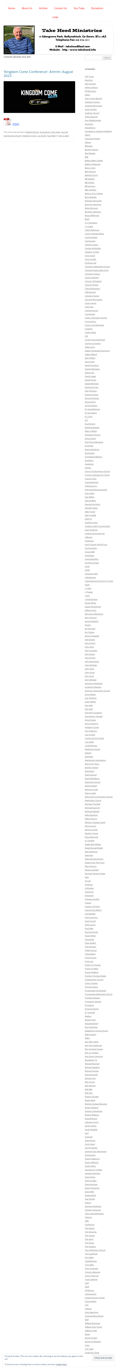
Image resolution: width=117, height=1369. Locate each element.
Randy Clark (90, 1019)
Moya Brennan (91, 837)
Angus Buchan (91, 116)
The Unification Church (95, 1250)
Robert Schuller (92, 1096)
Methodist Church (93, 800)
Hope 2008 (90, 551)
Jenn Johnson (91, 617)
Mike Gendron (91, 815)
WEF (87, 1319)
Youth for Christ (92, 1352)
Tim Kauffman (91, 1253)
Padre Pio (89, 891)
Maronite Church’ (93, 782)
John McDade (91, 665)
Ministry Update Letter (95, 822)
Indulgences (90, 577)
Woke (87, 1334)
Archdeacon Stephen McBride (98, 131)
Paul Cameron (91, 917)
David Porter (90, 380)
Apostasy (89, 124)
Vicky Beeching (91, 1312)
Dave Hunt (90, 361)
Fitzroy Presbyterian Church (97, 471)
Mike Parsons (91, 818)
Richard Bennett (92, 1063)
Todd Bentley (91, 1261)
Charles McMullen (93, 248)
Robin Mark (90, 1100)
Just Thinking (90, 698)
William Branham (92, 1323)
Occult (88, 881)
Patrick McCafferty (93, 910)
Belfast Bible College (94, 160)
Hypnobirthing (91, 559)
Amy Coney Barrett (93, 98)
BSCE (87, 219)
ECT (86, 420)
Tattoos (88, 1217)
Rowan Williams (92, 1115)
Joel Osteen (90, 639)
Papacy (88, 902)
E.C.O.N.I (89, 416)
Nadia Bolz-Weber (93, 844)
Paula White (90, 935)
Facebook (89, 464)
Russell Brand (91, 1118)
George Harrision (92, 504)
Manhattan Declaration (95, 760)
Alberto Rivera (91, 87)
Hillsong (88, 537)
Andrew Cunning (92, 102)
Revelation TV (91, 1060)
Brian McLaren (91, 208)
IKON (87, 570)
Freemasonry (91, 486)
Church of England (93, 281)
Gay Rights (89, 497)
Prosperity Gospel (93, 1001)
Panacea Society (92, 899)
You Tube (79, 8)
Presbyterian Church (94, 979)
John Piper (89, 668)
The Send (89, 1239)
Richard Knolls (91, 1074)
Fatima (88, 467)
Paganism (89, 895)
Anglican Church (92, 113)
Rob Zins (89, 1093)
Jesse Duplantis (91, 621)
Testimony (89, 1224)
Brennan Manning (93, 204)
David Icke (89, 372)
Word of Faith (91, 1338)
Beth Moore (90, 171)
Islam (87, 584)
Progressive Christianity (95, 990)
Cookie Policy (61, 1364)
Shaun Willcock (91, 1162)
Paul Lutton (90, 924)
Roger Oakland (91, 1107)
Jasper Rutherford (93, 606)
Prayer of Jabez (91, 968)
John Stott (89, 676)
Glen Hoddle (90, 515)
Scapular (89, 1136)
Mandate (89, 756)
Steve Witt (89, 1191)
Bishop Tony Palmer (94, 193)
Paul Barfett (90, 913)
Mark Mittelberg (92, 778)
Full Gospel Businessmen (96, 489)
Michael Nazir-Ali (92, 807)
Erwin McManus (92, 449)
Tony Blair (89, 1264)
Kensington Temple (93, 716)
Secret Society (91, 1147)
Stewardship (90, 1195)
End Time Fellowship (94, 442)
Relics (87, 1038)
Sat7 (87, 1133)
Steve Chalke (90, 1180)
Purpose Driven (92, 1008)
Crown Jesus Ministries (95, 339)
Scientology (90, 1140)
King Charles (90, 720)
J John (87, 595)
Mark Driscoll (91, 774)
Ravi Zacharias (91, 1027)
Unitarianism (90, 1294)
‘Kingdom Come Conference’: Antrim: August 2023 (38, 73)
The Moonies (91, 1232)
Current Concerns (93, 343)
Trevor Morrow (92, 1275)
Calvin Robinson (92, 230)
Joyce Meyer (90, 694)
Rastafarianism (91, 1023)
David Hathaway (92, 369)
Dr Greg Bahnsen (92, 409)
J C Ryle (88, 588)
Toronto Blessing (92, 1272)
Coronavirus (90, 321)
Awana (88, 142)
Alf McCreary (90, 91)
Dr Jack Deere (91, 412)
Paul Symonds (91, 932)
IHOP (87, 566)
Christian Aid (90, 263)
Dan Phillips (90, 358)
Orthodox (89, 888)
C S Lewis (89, 226)
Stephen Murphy (92, 1173)
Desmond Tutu (91, 387)
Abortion (89, 80)
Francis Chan (90, 478)
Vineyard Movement (94, 1316)
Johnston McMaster (94, 683)
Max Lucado (90, 793)
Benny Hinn (90, 168)
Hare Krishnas (91, 529)
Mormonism (90, 826)
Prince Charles (91, 983)
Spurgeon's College (93, 1169)
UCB (87, 1283)
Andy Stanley (91, 109)
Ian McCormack (92, 562)
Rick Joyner (90, 1082)
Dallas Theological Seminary (97, 350)
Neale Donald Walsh (94, 848)
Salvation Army (92, 1122)
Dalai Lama (90, 347)
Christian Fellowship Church (97, 266)
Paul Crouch (90, 921)
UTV (87, 1305)
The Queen (90, 1235)
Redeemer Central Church (96, 1030)
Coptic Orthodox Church (96, 317)
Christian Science (92, 274)
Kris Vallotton (91, 731)
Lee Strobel (90, 734)
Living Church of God (94, 738)
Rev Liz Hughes (92, 1052)
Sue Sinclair (90, 1199)
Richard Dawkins (92, 1067)
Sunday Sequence (93, 1210)
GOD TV (88, 519)
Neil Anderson (91, 851)
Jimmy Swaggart (92, 636)
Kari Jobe (89, 705)
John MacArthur (92, 661)
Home (11, 8)
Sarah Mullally (91, 1129)
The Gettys (90, 1228)
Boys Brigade (91, 197)
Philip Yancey (91, 950)
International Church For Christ (99, 581)
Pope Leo (89, 961)
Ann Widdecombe (93, 120)
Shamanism (90, 1155)
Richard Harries (92, 1071)
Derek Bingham (92, 383)
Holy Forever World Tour (96, 544)
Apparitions (90, 127)
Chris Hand (90, 255)
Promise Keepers (92, 998)
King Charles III (91, 723)
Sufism (88, 1202)
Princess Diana (91, 987)
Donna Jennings (92, 398)
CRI (86, 336)
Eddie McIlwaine (92, 427)
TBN (87, 1221)
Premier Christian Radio (95, 976)
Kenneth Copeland (93, 712)
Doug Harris (90, 402)
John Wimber (91, 679)
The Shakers (90, 1246)
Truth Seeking (91, 1279)
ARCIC (87, 135)
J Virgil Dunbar (91, 599)
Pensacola (89, 939)
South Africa (90, 1166)
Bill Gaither (90, 178)
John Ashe (55, 132)
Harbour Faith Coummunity (97, 526)
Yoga (87, 1345)
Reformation (90, 1034)
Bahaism (89, 146)
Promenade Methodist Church (98, 994)
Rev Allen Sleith (92, 1041)
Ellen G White (91, 431)
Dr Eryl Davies (91, 405)
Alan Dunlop (90, 83)
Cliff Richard (90, 292)
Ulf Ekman (89, 1290)
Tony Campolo (91, 1268)
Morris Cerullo (91, 829)
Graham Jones (91, 522)
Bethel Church (32, 132)
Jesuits (88, 625)
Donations (97, 8)
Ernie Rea (89, 445)
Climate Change (92, 295)
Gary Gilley (89, 493)
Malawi (88, 753)
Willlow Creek (91, 1330)
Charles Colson (91, 244)
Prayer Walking (91, 972)
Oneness (89, 884)
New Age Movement (94, 859)
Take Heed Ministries (94, 1213)
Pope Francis (90, 957)
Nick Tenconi (90, 866)
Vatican (88, 1308)
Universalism (90, 1301)
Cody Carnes (90, 303)
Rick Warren (90, 1085)
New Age (89, 855)
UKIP (87, 1286)
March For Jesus (92, 764)
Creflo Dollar (90, 332)
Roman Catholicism (93, 1111)
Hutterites (89, 555)
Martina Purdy (91, 789)
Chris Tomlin (90, 259)
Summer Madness (93, 1206)
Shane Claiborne (92, 1158)
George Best (90, 500)
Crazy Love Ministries (94, 325)
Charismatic (90, 241)
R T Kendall (90, 1012)
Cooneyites (90, 314)
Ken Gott (89, 709)
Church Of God (91, 285)
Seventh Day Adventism (95, 1151)
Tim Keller (89, 1257)
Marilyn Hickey (91, 767)
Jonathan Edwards (93, 687)
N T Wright (89, 840)
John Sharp (90, 672)
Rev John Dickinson (93, 1045)
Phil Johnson (90, 946)
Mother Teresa (91, 833)
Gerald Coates (91, 508)
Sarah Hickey (91, 1125)
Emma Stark (90, 438)
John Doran (90, 654)
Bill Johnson (90, 186)
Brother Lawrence (93, 211)
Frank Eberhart (91, 482)
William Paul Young (93, 1327)
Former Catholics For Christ (97, 475)
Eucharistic (90, 453)
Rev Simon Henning (94, 1056)
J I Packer (89, 592)
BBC (87, 157)
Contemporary (91, 310)
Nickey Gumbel (92, 870)
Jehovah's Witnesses (94, 614)
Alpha (87, 94)
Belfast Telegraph (92, 164)
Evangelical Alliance (93, 456)
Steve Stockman (92, 1188)
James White (90, 603)
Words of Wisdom (93, 1341)
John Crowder (91, 650)
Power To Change (93, 965)
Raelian (88, 1016)
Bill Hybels (89, 182)
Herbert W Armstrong (95, 533)
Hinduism (89, 540)
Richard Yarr (90, 1078)
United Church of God (95, 1297)
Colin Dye (89, 306)
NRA (87, 877)
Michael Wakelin (92, 811)
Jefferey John (90, 610)
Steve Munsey (91, 1184)
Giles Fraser (90, 511)
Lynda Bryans (91, 745)
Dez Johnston (91, 391)
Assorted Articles (92, 138)
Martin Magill (91, 785)
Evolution (89, 460)
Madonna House (92, 749)
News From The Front (95, 862)
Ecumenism (45, 132)
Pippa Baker (90, 954)
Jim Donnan (90, 628)
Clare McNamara (92, 288)
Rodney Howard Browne (96, 1104)
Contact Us (60, 8)
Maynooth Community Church (99, 796)
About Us (27, 8)
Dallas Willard (91, 354)
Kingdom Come (29, 135)
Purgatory (89, 1005)
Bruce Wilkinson (92, 215)
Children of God (92, 252)
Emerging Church (92, 434)
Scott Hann (90, 1144)
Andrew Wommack (93, 105)
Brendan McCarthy (93, 200)
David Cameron (92, 365)
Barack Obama (91, 149)
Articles (43, 8)
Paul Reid (51, 135)
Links (55, 17)
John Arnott (90, 643)
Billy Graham (90, 189)
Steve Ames (90, 1177)
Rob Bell (88, 1089)
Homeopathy (91, 548)
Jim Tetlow (89, 632)
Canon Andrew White (94, 233)
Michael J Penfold (92, 804)
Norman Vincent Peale (95, 873)
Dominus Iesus (91, 394)
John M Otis (90, 657)
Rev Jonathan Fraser (94, 1049)
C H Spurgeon (91, 222)
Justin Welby (90, 701)
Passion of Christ (92, 906)
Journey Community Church (97, 690)
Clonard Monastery (93, 299)
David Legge (90, 376)
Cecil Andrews (91, 237)
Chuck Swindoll (92, 277)
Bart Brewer (90, 153)
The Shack (89, 1242)
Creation (89, 328)
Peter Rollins (90, 943)
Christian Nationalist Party (97, 270)
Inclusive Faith (91, 573)
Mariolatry (89, 771)
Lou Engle (41, 135)
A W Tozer (89, 76)
